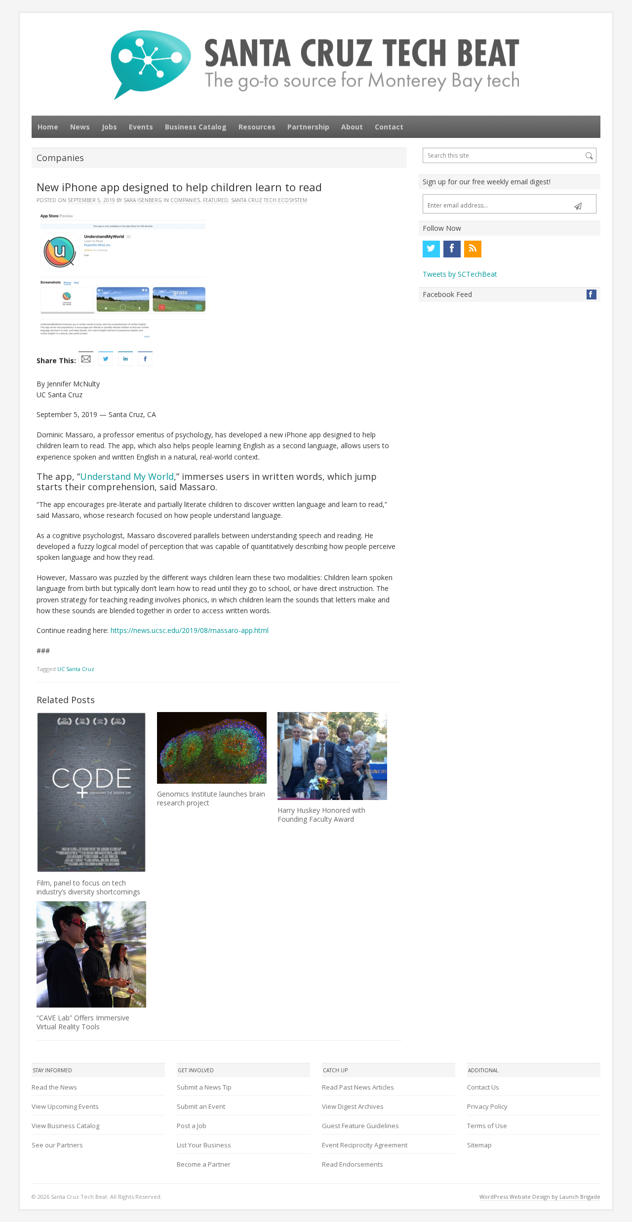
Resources (257, 126)
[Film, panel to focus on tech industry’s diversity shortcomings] (91, 792)
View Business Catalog (65, 1125)
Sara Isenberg (142, 200)
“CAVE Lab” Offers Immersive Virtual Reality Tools (83, 1022)
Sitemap (479, 1144)
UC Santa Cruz (75, 669)
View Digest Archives (353, 1106)
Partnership (308, 126)
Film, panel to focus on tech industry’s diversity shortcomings (88, 887)
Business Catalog (196, 126)
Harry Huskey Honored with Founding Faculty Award (321, 814)
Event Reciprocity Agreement (364, 1144)
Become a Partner (204, 1164)
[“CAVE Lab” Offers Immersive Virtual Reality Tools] (91, 954)
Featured (215, 200)
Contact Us (483, 1087)
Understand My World (127, 476)
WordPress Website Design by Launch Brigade (539, 1196)
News (80, 126)
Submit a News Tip (204, 1087)
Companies (185, 200)
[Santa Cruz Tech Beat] (316, 65)
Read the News (54, 1087)
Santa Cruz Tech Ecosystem (269, 200)
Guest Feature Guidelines (360, 1125)
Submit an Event (201, 1106)
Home (48, 126)
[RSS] (472, 249)
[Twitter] (431, 249)
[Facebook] (451, 249)
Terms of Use (487, 1125)
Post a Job (191, 1125)
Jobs (109, 126)
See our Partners (57, 1144)
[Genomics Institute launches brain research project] (212, 747)
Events (141, 126)
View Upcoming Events (65, 1106)
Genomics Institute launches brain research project (211, 798)
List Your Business (204, 1144)
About (352, 126)
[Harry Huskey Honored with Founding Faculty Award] (332, 756)
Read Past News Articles (358, 1087)
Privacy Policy (487, 1106)
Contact (389, 126)
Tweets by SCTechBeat (460, 274)
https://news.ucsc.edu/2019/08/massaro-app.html (190, 630)
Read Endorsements (352, 1164)
